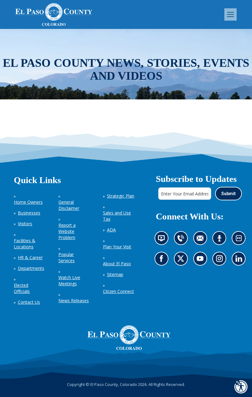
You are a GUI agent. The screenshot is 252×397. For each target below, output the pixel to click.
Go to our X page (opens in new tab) (182, 260)
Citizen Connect (118, 291)
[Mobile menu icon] (230, 14)
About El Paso (117, 264)
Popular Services (66, 257)
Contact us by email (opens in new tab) (202, 240)
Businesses (29, 213)
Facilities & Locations (24, 244)
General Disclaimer (68, 205)
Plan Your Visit (117, 247)
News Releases (73, 300)
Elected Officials (22, 288)
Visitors (25, 224)
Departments (31, 268)
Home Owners (28, 202)
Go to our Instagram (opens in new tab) (221, 260)
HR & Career (30, 257)
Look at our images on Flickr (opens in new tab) (240, 240)
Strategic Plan (120, 196)
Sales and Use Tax (117, 216)
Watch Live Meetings (69, 281)
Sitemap (115, 274)
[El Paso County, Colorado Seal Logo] (129, 337)
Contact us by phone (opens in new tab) (182, 240)
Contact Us (29, 302)
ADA (111, 230)
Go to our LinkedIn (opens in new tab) (240, 260)
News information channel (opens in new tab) (163, 240)
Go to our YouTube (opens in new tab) (201, 260)
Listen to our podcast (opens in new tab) (220, 240)
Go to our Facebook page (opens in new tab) (162, 260)
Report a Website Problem (67, 231)
